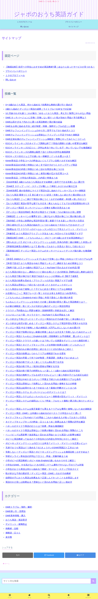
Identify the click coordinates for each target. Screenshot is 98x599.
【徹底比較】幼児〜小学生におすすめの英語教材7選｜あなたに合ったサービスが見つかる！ (50, 67)
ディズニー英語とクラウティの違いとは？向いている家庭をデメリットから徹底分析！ (47, 340)
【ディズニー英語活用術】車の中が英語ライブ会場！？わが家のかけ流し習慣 (43, 212)
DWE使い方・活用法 (15, 511)
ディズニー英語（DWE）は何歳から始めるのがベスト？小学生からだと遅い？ (43, 413)
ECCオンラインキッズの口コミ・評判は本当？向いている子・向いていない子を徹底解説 (48, 148)
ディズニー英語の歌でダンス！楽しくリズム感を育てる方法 (34, 362)
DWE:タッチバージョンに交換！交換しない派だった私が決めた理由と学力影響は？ (45, 117)
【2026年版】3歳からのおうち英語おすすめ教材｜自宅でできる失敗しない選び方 (45, 182)
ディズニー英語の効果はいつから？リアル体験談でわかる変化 (35, 353)
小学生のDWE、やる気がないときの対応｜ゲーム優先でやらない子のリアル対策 (44, 465)
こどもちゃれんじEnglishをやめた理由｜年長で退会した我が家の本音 (39, 297)
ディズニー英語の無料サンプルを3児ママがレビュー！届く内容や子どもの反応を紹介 (46, 375)
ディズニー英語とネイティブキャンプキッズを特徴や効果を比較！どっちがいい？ (45, 345)
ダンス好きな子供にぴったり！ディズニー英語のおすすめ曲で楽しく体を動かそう (45, 319)
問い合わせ (10, 80)
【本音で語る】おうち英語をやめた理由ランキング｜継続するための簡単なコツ (44, 263)
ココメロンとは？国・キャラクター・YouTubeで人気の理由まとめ (37, 315)
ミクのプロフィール (15, 75)
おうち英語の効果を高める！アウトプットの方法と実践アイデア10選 (38, 280)
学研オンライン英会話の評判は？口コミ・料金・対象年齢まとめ (36, 456)
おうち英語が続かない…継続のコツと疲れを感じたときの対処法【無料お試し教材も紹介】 (49, 272)
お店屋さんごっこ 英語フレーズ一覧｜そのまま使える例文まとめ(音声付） (41, 293)
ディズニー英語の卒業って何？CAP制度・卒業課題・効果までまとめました (42, 358)
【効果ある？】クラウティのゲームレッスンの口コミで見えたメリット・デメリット (46, 229)
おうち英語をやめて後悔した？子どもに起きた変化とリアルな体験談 (38, 289)
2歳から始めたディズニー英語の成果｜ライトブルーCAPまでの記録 (38, 109)
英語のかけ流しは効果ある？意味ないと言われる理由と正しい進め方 (38, 482)
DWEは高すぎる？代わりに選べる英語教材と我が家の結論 (33, 122)
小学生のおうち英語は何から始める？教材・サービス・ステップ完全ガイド (42, 469)
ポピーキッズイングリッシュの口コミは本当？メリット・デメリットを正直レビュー (46, 443)
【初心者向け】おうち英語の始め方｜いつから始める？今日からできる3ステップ (44, 225)
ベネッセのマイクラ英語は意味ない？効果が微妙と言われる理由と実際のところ (44, 430)
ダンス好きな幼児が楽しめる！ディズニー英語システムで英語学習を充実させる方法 (46, 323)
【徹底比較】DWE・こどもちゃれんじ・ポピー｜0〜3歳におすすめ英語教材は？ (44, 238)
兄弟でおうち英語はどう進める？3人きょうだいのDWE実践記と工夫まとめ (41, 447)
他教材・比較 (11, 528)
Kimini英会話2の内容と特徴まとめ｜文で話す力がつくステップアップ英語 (41, 165)
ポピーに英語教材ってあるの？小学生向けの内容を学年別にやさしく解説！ (42, 439)
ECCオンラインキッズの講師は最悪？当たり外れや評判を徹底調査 (37, 152)
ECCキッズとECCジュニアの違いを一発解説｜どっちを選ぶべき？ (38, 156)
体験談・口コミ (13, 533)
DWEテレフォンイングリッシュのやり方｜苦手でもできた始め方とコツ (40, 130)
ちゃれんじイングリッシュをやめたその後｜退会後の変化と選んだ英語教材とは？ (46, 302)
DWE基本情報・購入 (15, 515)
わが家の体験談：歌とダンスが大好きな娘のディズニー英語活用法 (37, 306)
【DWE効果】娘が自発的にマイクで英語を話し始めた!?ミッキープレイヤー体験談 (45, 190)
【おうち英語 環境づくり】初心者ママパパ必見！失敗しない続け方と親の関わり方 (45, 195)
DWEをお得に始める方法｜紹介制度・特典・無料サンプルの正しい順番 (40, 126)
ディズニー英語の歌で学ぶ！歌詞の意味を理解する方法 (32, 366)
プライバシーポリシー (16, 71)
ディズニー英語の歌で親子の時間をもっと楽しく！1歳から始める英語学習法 (42, 371)
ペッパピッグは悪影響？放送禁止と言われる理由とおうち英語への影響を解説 (43, 435)
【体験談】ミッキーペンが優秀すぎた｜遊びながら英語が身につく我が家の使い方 (45, 216)
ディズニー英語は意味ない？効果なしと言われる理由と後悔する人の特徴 (40, 383)
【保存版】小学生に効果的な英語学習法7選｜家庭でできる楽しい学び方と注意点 (44, 221)
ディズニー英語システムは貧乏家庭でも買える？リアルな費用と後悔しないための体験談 (48, 409)
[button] (93, 581)
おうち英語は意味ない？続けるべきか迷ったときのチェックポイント (38, 285)
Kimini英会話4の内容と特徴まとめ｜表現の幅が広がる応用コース (36, 173)
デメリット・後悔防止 (16, 524)
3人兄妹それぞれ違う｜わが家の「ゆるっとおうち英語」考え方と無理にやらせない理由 (48, 113)
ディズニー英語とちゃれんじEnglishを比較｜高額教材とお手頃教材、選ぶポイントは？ (47, 336)
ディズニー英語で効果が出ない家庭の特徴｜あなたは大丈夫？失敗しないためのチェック (48, 332)
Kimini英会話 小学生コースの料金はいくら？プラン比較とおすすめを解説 (40, 160)
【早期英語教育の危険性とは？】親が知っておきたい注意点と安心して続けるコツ (45, 246)
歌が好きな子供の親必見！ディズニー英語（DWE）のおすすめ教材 (38, 473)
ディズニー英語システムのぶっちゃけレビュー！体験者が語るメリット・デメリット (46, 396)
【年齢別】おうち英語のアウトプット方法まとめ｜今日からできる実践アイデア (44, 233)
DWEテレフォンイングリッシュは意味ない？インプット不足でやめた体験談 (42, 135)
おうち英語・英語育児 (16, 520)
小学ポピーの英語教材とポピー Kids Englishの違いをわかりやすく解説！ (40, 460)
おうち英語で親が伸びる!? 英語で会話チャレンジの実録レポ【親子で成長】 (42, 276)
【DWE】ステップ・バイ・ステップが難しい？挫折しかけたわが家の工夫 (41, 186)
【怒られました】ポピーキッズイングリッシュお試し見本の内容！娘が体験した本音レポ (48, 242)
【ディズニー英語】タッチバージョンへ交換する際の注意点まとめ (37, 208)
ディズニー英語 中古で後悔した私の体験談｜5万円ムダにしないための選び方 (42, 328)
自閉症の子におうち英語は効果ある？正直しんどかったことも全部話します (42, 478)
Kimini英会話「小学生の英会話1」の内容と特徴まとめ (31, 178)
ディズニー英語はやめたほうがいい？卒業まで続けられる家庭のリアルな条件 (43, 379)
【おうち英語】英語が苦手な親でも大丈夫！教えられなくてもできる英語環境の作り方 (47, 203)
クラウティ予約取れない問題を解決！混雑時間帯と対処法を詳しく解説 (39, 310)
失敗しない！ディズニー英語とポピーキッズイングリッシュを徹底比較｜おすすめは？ (47, 452)
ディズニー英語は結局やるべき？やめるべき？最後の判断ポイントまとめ (40, 388)
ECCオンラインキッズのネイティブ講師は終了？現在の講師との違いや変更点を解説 (46, 143)
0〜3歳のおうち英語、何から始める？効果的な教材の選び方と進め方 (38, 105)
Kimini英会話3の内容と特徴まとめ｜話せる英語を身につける (34, 169)
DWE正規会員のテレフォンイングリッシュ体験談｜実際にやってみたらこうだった (45, 139)
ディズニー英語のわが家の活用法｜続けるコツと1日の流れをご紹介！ (39, 349)
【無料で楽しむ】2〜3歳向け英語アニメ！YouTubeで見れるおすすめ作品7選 (42, 267)
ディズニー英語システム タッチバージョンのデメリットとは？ (35, 392)
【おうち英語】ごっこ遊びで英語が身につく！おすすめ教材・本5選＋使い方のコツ (45, 199)
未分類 (8, 537)
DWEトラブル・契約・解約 (18, 507)
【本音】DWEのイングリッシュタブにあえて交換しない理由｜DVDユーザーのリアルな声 (49, 259)
